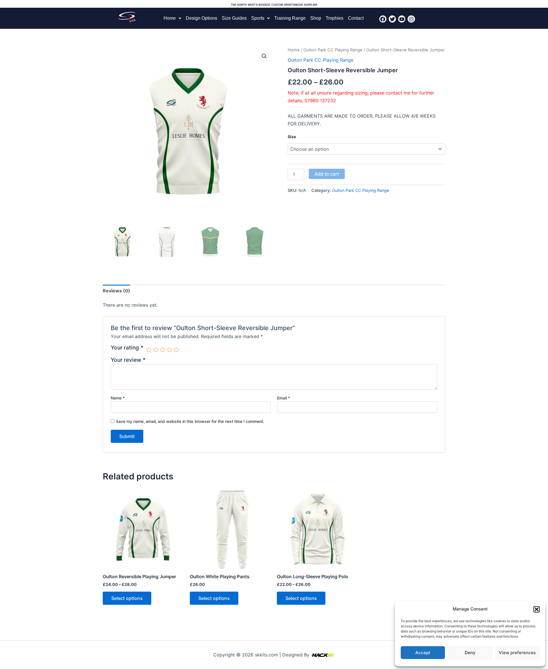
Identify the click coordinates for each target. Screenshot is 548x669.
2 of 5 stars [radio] (155, 349)
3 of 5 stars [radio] (162, 349)
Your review (128, 359)
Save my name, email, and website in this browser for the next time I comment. (190, 421)
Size (292, 136)
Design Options (201, 18)
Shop (315, 18)
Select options (127, 598)
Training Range (290, 18)
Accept (422, 652)
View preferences (517, 652)
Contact (356, 18)
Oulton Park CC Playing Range (332, 50)
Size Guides (234, 18)
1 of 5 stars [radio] (148, 349)
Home (170, 18)
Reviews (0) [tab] (116, 291)
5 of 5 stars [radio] (176, 349)
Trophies (334, 18)
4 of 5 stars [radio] (169, 349)
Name (118, 397)
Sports (257, 18)
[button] (536, 609)
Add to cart (327, 174)
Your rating (127, 348)
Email (283, 397)
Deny (470, 652)
